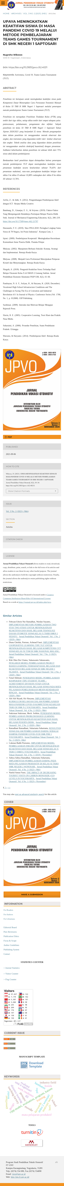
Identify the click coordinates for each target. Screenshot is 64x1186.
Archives (16, 13)
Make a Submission (32, 894)
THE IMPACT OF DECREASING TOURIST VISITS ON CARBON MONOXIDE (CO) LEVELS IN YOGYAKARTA (32, 776)
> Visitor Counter (11, 974)
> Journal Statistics (11, 968)
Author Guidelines (11, 945)
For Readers (8, 910)
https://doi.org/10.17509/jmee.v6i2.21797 (20, 221)
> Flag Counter (10, 979)
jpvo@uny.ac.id (18, 1174)
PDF (9, 437)
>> (9, 788)
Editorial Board (10, 927)
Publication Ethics (11, 936)
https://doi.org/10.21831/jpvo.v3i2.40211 (27, 67)
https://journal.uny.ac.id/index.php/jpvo (35, 602)
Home (6, 13)
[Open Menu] (3, 3)
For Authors (8, 914)
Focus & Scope (10, 941)
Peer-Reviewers (10, 932)
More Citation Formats (19, 491)
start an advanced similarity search (29, 794)
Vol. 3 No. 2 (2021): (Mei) (35, 13)
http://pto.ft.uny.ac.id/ (20, 1177)
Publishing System (11, 950)
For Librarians (9, 919)
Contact (7, 954)
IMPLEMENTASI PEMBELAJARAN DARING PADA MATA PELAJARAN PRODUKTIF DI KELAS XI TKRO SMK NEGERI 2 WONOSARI (34, 764)
